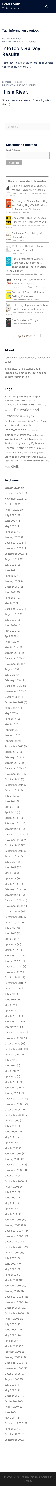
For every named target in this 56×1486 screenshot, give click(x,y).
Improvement (15, 430)
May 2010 (10, 1070)
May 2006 (10, 1335)
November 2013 (14, 839)
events (21, 421)
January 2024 (12, 487)
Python (35, 443)
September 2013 (14, 850)
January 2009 (12, 1159)
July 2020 (10, 619)
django (44, 405)
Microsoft (18, 439)
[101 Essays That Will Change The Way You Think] (8, 248)
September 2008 (14, 1181)
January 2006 (12, 1357)
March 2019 (11, 647)
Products (10, 443)
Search (9, 448)
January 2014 (12, 828)
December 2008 (14, 1164)
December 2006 (14, 1296)
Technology (19, 461)
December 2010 (14, 1032)
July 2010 (10, 1060)
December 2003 (14, 1423)
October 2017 (12, 696)
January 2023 (12, 537)
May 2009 (10, 1137)
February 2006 (13, 1351)
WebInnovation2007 (41, 461)
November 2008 (14, 1170)
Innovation (10, 434)
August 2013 (12, 856)
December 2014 (14, 768)
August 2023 (12, 509)
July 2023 (10, 515)
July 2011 (10, 993)
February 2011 (12, 1021)
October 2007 (12, 1241)
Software (18, 452)
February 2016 (13, 740)
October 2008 (13, 1175)
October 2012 (12, 911)
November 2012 (14, 905)
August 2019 (12, 641)
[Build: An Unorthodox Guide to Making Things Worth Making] (8, 188)
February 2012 (13, 955)
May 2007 (10, 1269)
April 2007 (10, 1274)
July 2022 (10, 564)
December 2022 (14, 542)
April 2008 (11, 1208)
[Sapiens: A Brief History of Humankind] (8, 235)
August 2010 (12, 1054)
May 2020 (10, 630)
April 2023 (11, 531)
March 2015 (11, 751)
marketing (9, 439)
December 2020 (14, 608)
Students (42, 457)
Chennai (17, 401)
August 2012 (12, 922)
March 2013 (11, 883)
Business (9, 400)
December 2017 (13, 685)
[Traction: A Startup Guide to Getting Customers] (8, 294)
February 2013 (13, 889)
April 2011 (10, 1010)
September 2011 (14, 982)
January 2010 (12, 1093)
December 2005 (14, 1362)
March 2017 (11, 724)
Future (37, 421)
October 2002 (13, 1434)
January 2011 (12, 1026)
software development (33, 453)
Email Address (13, 150)
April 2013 (10, 878)
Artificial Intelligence (14, 396)
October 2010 (12, 1043)
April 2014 (10, 812)
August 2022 (12, 559)
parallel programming (33, 439)
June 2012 (10, 933)
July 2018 (10, 674)
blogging (27, 396)
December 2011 (13, 966)
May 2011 (10, 1005)
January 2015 (12, 762)
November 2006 (14, 1302)
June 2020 (11, 625)
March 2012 (11, 949)
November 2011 (13, 972)
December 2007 (14, 1230)
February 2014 (13, 823)
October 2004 (13, 1395)
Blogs (35, 396)
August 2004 (12, 1406)
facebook (28, 421)
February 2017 (13, 729)
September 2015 (14, 746)
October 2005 (13, 1373)
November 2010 (14, 1037)
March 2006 (11, 1346)
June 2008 (11, 1197)
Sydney (28, 1480)
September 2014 (14, 784)
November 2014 (14, 773)
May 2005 (10, 1390)
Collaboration (13, 404)
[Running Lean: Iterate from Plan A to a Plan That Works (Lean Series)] (8, 281)
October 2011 (12, 977)
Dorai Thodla (11, 4)
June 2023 (11, 520)
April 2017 (10, 718)
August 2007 (12, 1252)
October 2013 (12, 845)
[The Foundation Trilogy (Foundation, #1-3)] (8, 322)
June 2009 (11, 1131)
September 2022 (14, 553)
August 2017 (12, 707)
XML (15, 466)
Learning (21, 434)
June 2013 (10, 867)
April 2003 (11, 1428)
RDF (42, 443)
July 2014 (10, 795)
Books (41, 397)
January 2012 (12, 960)
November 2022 (14, 548)
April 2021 (10, 597)
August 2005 (12, 1379)
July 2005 (10, 1384)
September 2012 (14, 916)
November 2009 (14, 1104)
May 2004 (10, 1417)
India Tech (35, 431)
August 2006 (12, 1318)
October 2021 (12, 586)
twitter (28, 461)
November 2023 (14, 498)
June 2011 (10, 999)
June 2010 (10, 1065)
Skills (38, 448)
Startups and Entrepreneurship (21, 456)
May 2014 (10, 806)
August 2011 (11, 988)
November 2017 (14, 691)
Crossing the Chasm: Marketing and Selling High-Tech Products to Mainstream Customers (29, 205)
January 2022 (12, 581)
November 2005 (14, 1368)
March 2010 (11, 1082)
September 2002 (14, 1439)
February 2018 (13, 680)
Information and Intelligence (19, 42)
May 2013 (10, 872)
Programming (22, 443)
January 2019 (12, 652)
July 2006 (10, 1324)
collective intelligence (31, 405)
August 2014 (12, 790)
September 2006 (14, 1313)
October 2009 (13, 1109)
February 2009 (13, 1153)
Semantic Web (25, 448)
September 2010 (14, 1049)
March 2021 (11, 603)
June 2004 (11, 1412)
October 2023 (13, 504)
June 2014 (10, 801)
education (9, 410)
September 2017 (14, 702)
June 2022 (11, 570)
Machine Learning (35, 435)
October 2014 (12, 779)
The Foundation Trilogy (25, 320)
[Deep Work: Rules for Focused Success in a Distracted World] (8, 220)
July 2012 (10, 927)
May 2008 (10, 1203)
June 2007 (11, 1263)
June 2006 (11, 1329)
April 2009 (11, 1142)
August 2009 (12, 1120)
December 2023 (14, 493)
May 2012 (10, 938)
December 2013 (14, 834)
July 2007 (10, 1258)
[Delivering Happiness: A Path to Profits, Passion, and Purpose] (8, 307)
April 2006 (11, 1340)
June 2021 (10, 592)
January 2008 (12, 1225)
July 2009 (10, 1126)
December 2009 (14, 1098)
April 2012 (10, 944)
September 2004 (14, 1401)
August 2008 (12, 1186)
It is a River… (16, 92)
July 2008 (10, 1192)
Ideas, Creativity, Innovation (18, 425)
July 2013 (10, 861)
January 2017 (12, 735)
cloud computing (28, 401)
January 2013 (12, 894)
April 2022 (11, 575)
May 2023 (10, 526)
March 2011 (11, 1016)
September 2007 (14, 1247)
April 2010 (10, 1076)
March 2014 (11, 817)
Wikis (7, 467)
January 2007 (12, 1291)
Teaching (9, 461)
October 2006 (13, 1307)
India (29, 431)
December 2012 (14, 900)
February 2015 (13, 757)
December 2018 (14, 658)
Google (44, 421)
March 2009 (11, 1148)
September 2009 (14, 1114)
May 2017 (10, 713)
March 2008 (11, 1214)
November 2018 (14, 663)
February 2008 (13, 1219)
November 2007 (14, 1236)
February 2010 (13, 1087)
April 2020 (11, 636)
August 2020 (12, 614)
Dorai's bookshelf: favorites (27, 181)
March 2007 (11, 1280)
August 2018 (12, 669)
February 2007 (13, 1285)
